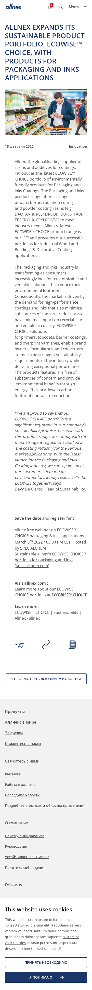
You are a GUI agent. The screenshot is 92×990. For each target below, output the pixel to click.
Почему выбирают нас (24, 836)
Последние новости (22, 795)
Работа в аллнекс (20, 784)
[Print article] (72, 645)
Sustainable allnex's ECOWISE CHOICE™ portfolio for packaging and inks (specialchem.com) (51, 559)
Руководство (16, 846)
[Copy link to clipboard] (46, 645)
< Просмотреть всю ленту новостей (46, 678)
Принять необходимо (46, 962)
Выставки (13, 774)
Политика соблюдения (25, 867)
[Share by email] (19, 645)
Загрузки (14, 733)
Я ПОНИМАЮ (40, 977)
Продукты (15, 711)
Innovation (78, 146)
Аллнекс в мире (20, 722)
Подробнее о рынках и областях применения (45, 805)
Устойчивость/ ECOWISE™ (27, 856)
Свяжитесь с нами (23, 743)
